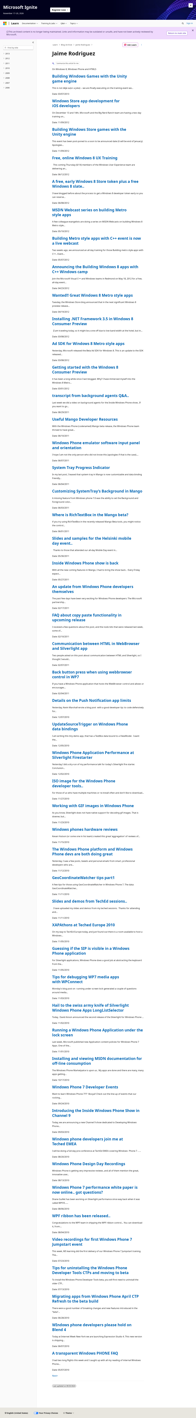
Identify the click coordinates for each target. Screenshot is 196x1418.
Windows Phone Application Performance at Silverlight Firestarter (93, 755)
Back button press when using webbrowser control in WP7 (92, 674)
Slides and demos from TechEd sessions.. (89, 901)
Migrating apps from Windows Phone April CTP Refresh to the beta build (95, 1299)
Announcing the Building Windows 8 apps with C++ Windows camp (95, 269)
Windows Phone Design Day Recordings (88, 1163)
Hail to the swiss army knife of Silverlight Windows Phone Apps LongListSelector (90, 1008)
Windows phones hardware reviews (85, 829)
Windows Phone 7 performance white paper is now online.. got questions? (95, 1190)
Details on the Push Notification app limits (91, 700)
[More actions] (141, 45)
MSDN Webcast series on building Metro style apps (89, 212)
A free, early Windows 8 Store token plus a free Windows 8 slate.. (95, 184)
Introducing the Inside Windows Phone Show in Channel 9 (95, 1113)
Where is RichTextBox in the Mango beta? (90, 514)
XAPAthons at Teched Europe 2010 (83, 924)
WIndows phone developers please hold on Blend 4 (91, 1327)
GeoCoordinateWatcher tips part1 (83, 877)
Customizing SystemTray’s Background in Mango (97, 491)
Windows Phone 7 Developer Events (85, 1086)
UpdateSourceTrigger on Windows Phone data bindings (90, 726)
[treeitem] (18, 53)
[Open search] (182, 23)
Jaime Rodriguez (82, 44)
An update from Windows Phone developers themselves (92, 589)
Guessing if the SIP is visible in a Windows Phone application (90, 951)
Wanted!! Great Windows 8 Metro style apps (92, 295)
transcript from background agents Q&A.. (90, 395)
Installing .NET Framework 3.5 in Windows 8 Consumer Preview (92, 321)
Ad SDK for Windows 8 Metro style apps (88, 343)
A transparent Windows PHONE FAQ (85, 1353)
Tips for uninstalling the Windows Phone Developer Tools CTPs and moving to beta (90, 1270)
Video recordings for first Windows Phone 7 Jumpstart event (92, 1242)
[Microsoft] (5, 23)
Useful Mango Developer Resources (85, 419)
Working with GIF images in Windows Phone (93, 805)
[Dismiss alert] (191, 5)
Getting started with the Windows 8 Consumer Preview (85, 370)
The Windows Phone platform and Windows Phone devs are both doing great (92, 851)
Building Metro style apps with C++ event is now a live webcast (96, 241)
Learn (55, 44)
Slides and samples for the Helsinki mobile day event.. (91, 541)
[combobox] (18, 48)
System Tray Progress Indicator (81, 467)
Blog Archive (66, 44)
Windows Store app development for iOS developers (86, 103)
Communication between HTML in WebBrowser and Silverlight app (96, 646)
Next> (55, 1375)
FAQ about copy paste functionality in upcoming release (86, 617)
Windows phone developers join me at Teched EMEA (87, 1141)
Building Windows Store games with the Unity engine (89, 132)
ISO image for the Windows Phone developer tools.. (83, 783)
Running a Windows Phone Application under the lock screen (97, 1032)
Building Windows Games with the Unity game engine (89, 78)
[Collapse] (33, 42)
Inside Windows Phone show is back (85, 563)
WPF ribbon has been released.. (81, 1215)
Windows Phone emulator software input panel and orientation (96, 445)
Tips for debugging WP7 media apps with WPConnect (85, 979)
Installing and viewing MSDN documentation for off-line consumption (97, 1061)
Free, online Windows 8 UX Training (84, 157)
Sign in (190, 23)
